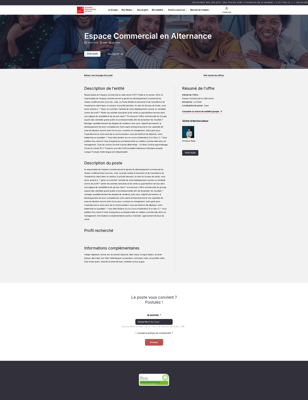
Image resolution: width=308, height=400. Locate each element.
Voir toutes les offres (213, 75)
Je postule (154, 315)
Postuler (92, 54)
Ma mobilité (157, 10)
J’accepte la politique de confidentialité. (155, 333)
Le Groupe (113, 10)
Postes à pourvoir (176, 10)
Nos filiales (126, 10)
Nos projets (142, 10)
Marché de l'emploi (199, 10)
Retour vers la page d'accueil (98, 75)
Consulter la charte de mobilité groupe (200, 111)
